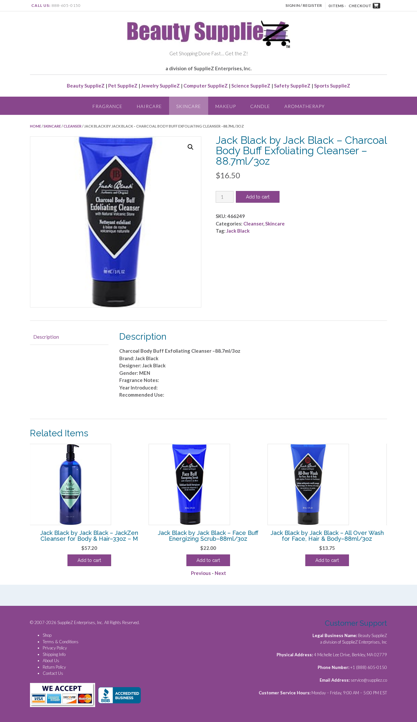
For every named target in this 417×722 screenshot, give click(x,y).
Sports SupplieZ (332, 86)
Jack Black (238, 231)
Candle (260, 106)
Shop (47, 635)
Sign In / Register (303, 5)
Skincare (188, 106)
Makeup (225, 106)
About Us (51, 660)
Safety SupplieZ (292, 86)
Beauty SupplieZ (86, 86)
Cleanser (72, 126)
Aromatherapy (304, 106)
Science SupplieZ (250, 86)
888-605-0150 (66, 5)
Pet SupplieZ (122, 86)
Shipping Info (54, 654)
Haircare (149, 106)
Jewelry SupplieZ (160, 86)
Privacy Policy (55, 647)
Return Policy (54, 667)
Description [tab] (46, 337)
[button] (190, 147)
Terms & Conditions (61, 641)
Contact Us (53, 673)
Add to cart (257, 196)
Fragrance (107, 106)
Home (35, 126)
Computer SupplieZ (205, 86)
